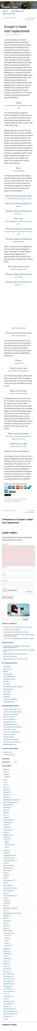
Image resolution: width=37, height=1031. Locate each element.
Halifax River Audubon (9, 729)
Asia (4, 785)
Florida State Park (8, 858)
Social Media (7, 986)
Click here (27, 231)
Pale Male (6, 681)
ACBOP (24, 499)
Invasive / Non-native (9, 888)
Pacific (5, 956)
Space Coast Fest (8, 991)
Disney (5, 832)
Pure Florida (6, 684)
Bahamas (6, 790)
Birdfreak (5, 671)
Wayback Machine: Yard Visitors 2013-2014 (15, 659)
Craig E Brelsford (8, 632)
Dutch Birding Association (10, 724)
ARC (4, 780)
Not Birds (5, 948)
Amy (7, 34)
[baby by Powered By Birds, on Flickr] (18, 103)
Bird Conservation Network (10, 714)
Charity (5, 817)
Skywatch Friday (7, 984)
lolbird (5, 905)
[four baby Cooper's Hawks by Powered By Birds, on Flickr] (18, 267)
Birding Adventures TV (9, 722)
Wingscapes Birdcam (9, 1011)
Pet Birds (5, 963)
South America (7, 989)
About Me (17, 629)
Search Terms (7, 981)
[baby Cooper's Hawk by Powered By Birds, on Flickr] (18, 391)
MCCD (5, 910)
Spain (6, 847)
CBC (4, 815)
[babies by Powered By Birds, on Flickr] (18, 360)
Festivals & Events (8, 855)
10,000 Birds (6, 666)
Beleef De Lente (7, 752)
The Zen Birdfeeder (8, 701)
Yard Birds (6, 1016)
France (6, 840)
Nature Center (7, 930)
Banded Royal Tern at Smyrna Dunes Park (15, 654)
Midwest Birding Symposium (11, 913)
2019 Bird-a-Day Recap (21, 632)
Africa (4, 772)
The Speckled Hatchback (10, 699)
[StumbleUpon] (25, 487)
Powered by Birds (9, 1025)
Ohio (6, 940)
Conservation (7, 822)
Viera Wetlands (7, 1001)
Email (4, 574)
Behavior (5, 795)
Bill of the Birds (7, 669)
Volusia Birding (7, 1004)
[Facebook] (10, 487)
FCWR (5, 853)
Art (4, 782)
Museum (5, 925)
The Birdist (6, 696)
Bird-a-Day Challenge (9, 802)
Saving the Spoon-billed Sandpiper (13, 686)
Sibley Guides (7, 691)
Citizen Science (7, 820)
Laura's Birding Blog (9, 676)
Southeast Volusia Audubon (11, 739)
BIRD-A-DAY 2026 (9, 14)
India (4, 883)
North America (7, 933)
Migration (6, 915)
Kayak (5, 893)
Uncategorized (7, 996)
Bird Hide (6, 797)
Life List (5, 903)
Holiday (5, 875)
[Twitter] (6, 487)
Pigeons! (5, 966)
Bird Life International (9, 717)
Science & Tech (7, 979)
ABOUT (5, 11)
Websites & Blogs (8, 1009)
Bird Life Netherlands (9, 719)
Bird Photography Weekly (10, 800)
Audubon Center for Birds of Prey (16, 93)
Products (5, 971)
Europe (5, 837)
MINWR (5, 918)
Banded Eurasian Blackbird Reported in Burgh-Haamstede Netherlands (16, 646)
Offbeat (5, 951)
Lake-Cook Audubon (9, 734)
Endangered (6, 835)
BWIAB (5, 812)
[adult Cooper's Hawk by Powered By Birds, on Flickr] (18, 368)
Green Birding (7, 868)
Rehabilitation (7, 976)
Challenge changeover (30, 511)
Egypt (6, 774)
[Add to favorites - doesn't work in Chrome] (21, 487)
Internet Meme (7, 885)
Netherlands (8, 845)
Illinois (6, 938)
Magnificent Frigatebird (9, 908)
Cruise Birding (7, 830)
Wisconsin (7, 945)
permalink (17, 501)
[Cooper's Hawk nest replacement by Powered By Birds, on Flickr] (18, 196)
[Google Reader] (14, 487)
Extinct (5, 850)
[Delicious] (29, 487)
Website (5, 581)
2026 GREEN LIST (17, 11)
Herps (5, 873)
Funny (5, 863)
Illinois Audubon (7, 880)
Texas (6, 943)
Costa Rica (6, 827)
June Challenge (7, 890)
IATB (4, 878)
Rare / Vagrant (7, 974)
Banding (5, 792)
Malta (6, 842)
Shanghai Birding (8, 689)
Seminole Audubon (8, 737)
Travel (5, 994)
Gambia (7, 776)
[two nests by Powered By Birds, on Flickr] (18, 219)
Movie (5, 923)
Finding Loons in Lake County (23, 627)
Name (4, 567)
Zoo (4, 1019)
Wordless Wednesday (9, 1014)
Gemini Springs (7, 865)
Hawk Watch (6, 870)
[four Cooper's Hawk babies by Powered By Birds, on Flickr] (18, 434)
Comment (5, 544)
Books (5, 810)
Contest (5, 825)
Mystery (5, 928)
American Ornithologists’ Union (12, 709)
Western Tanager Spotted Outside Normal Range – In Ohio (18, 635)
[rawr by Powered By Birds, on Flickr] (18, 168)
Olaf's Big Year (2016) (9, 679)
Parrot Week (6, 958)
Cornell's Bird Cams (8, 754)
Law (4, 898)
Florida (6, 935)
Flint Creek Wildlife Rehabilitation (12, 727)
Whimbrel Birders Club (9, 744)
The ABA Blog (7, 694)
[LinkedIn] (6, 491)
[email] (17, 487)
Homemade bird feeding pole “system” (23, 638)
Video (5, 999)
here (24, 464)
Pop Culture (6, 968)
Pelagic (5, 961)
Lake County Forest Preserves (11, 732)
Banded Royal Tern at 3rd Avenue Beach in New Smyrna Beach (19, 650)
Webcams (6, 1006)
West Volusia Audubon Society (11, 742)
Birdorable (6, 807)
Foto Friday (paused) (9, 860)
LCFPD (5, 900)
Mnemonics (6, 920)
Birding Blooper (7, 805)
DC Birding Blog (7, 674)
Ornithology (6, 953)
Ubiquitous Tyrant (9, 18)
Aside (4, 787)
